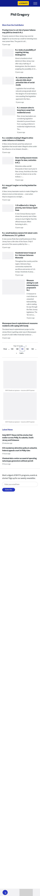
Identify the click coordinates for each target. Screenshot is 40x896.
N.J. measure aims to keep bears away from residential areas (26, 110)
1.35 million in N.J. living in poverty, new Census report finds (26, 207)
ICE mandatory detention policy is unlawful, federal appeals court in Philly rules (19, 449)
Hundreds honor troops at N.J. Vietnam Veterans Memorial (25, 255)
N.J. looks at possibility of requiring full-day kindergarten (25, 52)
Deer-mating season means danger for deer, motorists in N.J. (26, 160)
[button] (5, 892)
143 (32, 349)
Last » (22, 353)
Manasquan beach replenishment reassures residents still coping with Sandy (20, 324)
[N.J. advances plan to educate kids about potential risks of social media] (8, 84)
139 (12, 349)
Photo (4, 296)
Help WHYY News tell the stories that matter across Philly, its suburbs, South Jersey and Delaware (17, 437)
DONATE (24, 3)
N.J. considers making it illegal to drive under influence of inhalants (17, 139)
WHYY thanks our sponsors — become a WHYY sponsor (20, 390)
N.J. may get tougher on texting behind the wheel (19, 186)
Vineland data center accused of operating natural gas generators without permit (19, 459)
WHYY (8, 3)
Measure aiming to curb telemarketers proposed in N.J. (32, 285)
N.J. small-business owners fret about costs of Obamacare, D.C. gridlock (19, 234)
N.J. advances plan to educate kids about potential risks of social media (25, 81)
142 (27, 349)
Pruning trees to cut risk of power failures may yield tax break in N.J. (19, 31)
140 (17, 349)
